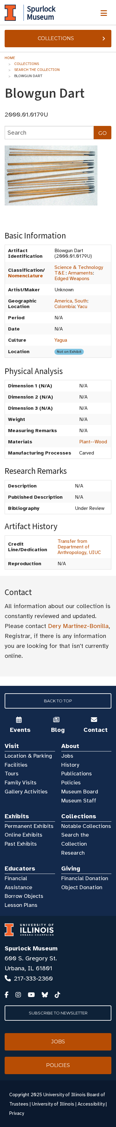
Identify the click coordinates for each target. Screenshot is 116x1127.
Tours (12, 773)
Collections (56, 38)
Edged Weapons (71, 278)
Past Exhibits (21, 843)
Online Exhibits (23, 834)
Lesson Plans (21, 905)
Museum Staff (78, 800)
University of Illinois (53, 1104)
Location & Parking (28, 755)
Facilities (16, 764)
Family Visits (21, 782)
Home (10, 58)
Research (73, 852)
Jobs (67, 755)
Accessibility (91, 1104)
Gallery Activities (26, 791)
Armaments (80, 273)
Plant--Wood (93, 442)
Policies (71, 782)
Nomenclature (25, 276)
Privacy (16, 1113)
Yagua (60, 340)
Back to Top (58, 700)
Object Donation (81, 887)
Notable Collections (86, 826)
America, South (70, 301)
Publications (76, 773)
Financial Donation (84, 878)
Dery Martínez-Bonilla (78, 626)
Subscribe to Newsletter (58, 1012)
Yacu (82, 306)
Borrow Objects (24, 896)
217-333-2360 (33, 978)
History (70, 764)
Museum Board (79, 791)
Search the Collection (37, 69)
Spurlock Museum (31, 948)
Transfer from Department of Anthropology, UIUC (79, 547)
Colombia (64, 306)
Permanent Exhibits (29, 826)
